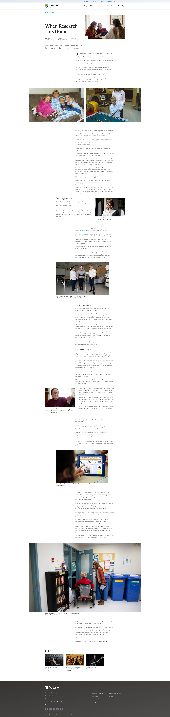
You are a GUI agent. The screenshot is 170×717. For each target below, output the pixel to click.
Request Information (98, 699)
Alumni (102, 1)
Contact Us (95, 696)
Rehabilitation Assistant (85, 230)
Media (77, 714)
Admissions (101, 6)
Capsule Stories (94, 1)
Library (110, 699)
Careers (111, 696)
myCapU (116, 1)
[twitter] (50, 709)
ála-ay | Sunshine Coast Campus (55, 702)
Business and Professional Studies (73, 667)
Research (59, 12)
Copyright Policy (70, 714)
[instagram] (54, 709)
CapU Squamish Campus (52, 699)
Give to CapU (85, 1)
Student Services (111, 6)
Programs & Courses (90, 6)
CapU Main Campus (51, 696)
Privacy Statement (60, 714)
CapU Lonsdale (49, 705)
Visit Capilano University (99, 693)
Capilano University (55, 6)
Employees (109, 1)
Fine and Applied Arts (91, 667)
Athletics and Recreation (51, 667)
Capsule (53, 12)
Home (48, 12)
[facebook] (46, 709)
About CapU (121, 6)
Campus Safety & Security (116, 693)
